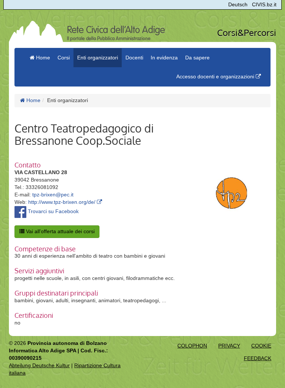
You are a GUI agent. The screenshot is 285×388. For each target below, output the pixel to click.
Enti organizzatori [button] (97, 58)
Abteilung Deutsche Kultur (39, 365)
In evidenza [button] (164, 58)
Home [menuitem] (42, 58)
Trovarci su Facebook (52, 211)
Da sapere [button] (197, 58)
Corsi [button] (64, 58)
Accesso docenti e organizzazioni (216, 76)
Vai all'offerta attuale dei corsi (59, 231)
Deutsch (238, 4)
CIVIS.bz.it (264, 4)
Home (32, 100)
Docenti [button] (134, 58)
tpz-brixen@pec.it (52, 195)
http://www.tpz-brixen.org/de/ (62, 202)
